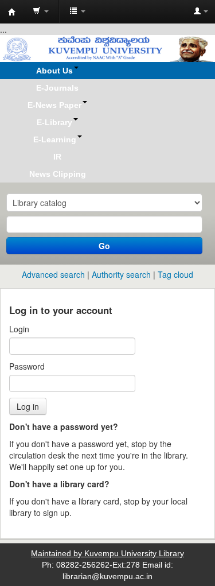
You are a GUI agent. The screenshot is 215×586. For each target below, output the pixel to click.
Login (19, 329)
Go (104, 245)
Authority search (121, 274)
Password (27, 366)
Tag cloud (175, 274)
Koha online (12, 12)
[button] (40, 11)
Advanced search (53, 274)
